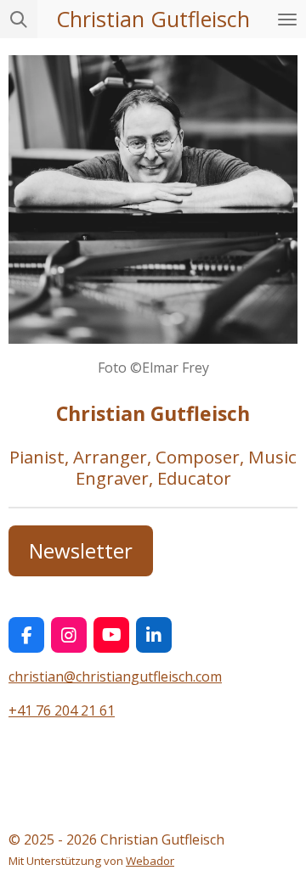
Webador (150, 860)
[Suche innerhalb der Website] (18, 19)
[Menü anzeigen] (287, 19)
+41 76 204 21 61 (61, 710)
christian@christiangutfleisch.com (115, 676)
